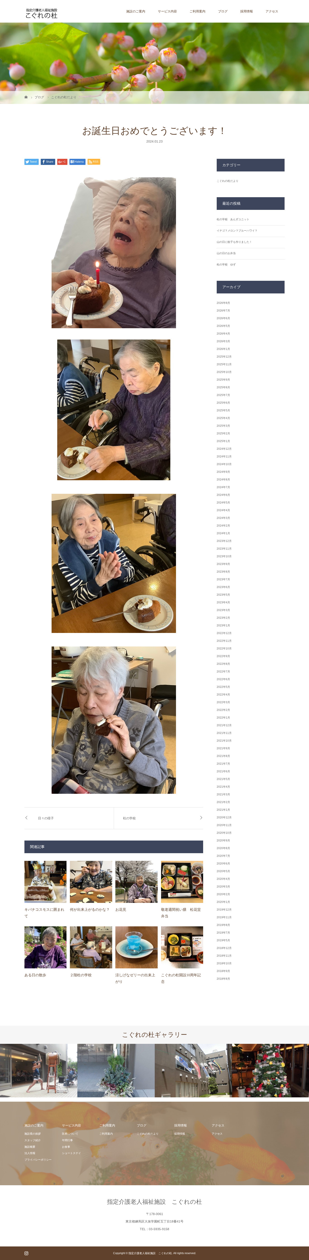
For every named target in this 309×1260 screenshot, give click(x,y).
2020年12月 (224, 817)
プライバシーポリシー (38, 1159)
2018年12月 (224, 948)
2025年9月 (223, 379)
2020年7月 (223, 855)
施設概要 (29, 1146)
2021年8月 (223, 756)
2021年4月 (223, 786)
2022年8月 (223, 663)
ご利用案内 (197, 11)
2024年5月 (223, 502)
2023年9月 (223, 564)
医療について (70, 1133)
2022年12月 (224, 633)
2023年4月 (223, 602)
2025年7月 (223, 395)
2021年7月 (223, 763)
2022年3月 (223, 702)
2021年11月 (224, 733)
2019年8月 (223, 925)
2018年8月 (223, 978)
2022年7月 (223, 671)
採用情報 (246, 11)
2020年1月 (223, 902)
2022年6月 (223, 679)
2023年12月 (224, 541)
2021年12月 (224, 725)
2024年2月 (223, 525)
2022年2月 (223, 710)
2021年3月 (223, 794)
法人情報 (29, 1153)
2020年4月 (223, 879)
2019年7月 (223, 932)
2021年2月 (223, 802)
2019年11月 (224, 917)
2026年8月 (223, 302)
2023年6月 (223, 587)
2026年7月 (223, 310)
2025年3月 (223, 425)
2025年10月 (224, 372)
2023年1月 (223, 625)
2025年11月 (224, 364)
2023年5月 (223, 594)
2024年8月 (223, 479)
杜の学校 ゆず (226, 264)
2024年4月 (223, 510)
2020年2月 (223, 894)
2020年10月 (224, 832)
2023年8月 (223, 571)
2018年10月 (224, 963)
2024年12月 (224, 448)
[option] (38, 1070)
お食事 (66, 1146)
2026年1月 (223, 349)
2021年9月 (223, 748)
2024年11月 (224, 456)
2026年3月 (223, 341)
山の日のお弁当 (226, 253)
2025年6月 (223, 402)
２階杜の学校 (81, 975)
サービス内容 (167, 11)
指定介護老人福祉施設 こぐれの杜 (154, 1201)
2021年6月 (223, 771)
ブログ (223, 11)
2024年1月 (223, 533)
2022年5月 (223, 687)
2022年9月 (223, 656)
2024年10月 (224, 464)
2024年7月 (223, 487)
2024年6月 (223, 495)
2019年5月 (223, 940)
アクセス (272, 11)
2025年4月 (223, 418)
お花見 (120, 909)
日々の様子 (46, 818)
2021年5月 (223, 779)
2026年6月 (223, 318)
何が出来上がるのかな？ (90, 909)
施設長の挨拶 (32, 1133)
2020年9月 (223, 840)
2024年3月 (223, 518)
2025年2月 (223, 433)
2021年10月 (224, 740)
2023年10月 (224, 556)
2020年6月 (223, 863)
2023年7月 (223, 579)
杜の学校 (129, 818)
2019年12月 (224, 909)
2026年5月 (223, 326)
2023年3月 (223, 610)
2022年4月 (223, 694)
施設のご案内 (135, 11)
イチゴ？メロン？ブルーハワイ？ (237, 230)
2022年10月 (224, 648)
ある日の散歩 (35, 975)
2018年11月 (224, 955)
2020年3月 (223, 886)
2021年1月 (223, 809)
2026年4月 (223, 333)
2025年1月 (223, 441)
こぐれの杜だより (227, 181)
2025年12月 (224, 356)
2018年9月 (223, 971)
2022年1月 (223, 717)
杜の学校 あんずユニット (233, 219)
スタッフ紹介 (32, 1140)
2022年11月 (224, 640)
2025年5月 (223, 410)
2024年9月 (223, 471)
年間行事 (67, 1140)
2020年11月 (224, 825)
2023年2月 (223, 617)
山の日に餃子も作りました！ (234, 242)
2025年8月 (223, 387)
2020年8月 (223, 848)
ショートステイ (71, 1153)
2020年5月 (223, 871)
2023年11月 (224, 548)
